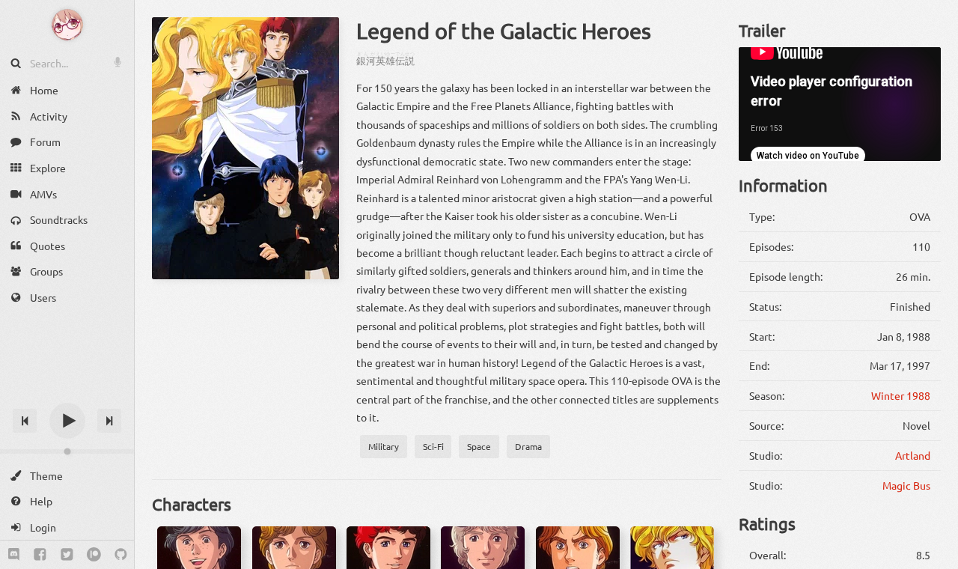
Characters (191, 504)
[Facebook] (40, 554)
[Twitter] (67, 554)
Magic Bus (906, 485)
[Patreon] (94, 554)
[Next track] (109, 421)
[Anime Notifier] (67, 24)
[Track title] (67, 394)
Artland (912, 455)
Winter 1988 (900, 395)
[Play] (67, 421)
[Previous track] (25, 421)
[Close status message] (935, 558)
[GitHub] (121, 554)
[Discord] (14, 554)
